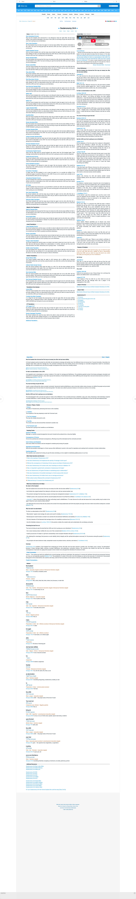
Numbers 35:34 (66, 531)
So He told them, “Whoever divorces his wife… (37, 369)
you (77, 60)
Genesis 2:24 (87, 496)
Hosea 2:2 (79, 230)
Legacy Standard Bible (31, 108)
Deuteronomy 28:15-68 (79, 533)
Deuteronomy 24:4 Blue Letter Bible (35, 766)
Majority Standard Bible (31, 209)
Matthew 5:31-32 (81, 165)
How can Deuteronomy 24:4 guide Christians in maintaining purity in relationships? (47, 470)
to (101, 57)
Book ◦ (103, 357)
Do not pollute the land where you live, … (36, 390)
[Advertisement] (68, 346)
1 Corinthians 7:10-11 (82, 193)
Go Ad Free (3, 893)
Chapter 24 (30, 21)
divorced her (92, 55)
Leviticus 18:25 (74, 531)
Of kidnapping (81, 302)
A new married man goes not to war (86, 298)
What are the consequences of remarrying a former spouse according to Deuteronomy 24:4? (50, 463)
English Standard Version (32, 50)
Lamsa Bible (29, 289)
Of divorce (80, 297)
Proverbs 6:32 (78, 516)
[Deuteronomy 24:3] (2, 402)
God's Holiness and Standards (33, 442)
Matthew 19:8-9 (81, 220)
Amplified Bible (30, 115)
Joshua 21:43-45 (81, 152)
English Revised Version (32, 156)
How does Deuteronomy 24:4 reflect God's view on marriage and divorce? (45, 475)
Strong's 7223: (29, 598)
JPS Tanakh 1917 (30, 306)
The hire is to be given (83, 306)
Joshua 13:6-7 (80, 141)
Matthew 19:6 (83, 494)
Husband (97, 286)
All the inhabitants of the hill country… (35, 400)
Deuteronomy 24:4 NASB (32, 776)
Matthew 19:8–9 (37, 377)
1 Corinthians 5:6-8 (82, 540)
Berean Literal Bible (31, 65)
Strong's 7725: (29, 634)
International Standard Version (33, 178)
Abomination (80, 286)
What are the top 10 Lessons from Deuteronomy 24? (41, 480)
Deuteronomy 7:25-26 (66, 514)
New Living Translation (31, 43)
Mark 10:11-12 (80, 83)
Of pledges (80, 300)
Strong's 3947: (29, 625)
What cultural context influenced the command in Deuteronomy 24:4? (44, 478)
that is (91, 57)
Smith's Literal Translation (32, 248)
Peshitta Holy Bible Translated (33, 296)
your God (103, 58)
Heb (76, 31)
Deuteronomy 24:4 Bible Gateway (34, 768)
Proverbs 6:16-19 (81, 106)
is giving (108, 58)
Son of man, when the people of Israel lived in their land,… (40, 391)
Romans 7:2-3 (80, 181)
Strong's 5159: (29, 761)
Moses (29, 407)
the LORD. (105, 57)
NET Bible (28, 185)
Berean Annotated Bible (32, 122)
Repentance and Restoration (33, 446)
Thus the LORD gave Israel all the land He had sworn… (39, 402)
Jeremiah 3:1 (80, 74)
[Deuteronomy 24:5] (134, 402)
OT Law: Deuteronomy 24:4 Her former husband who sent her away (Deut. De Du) (46, 789)
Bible (20, 21)
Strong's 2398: (29, 715)
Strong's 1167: (29, 571)
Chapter (108, 357)
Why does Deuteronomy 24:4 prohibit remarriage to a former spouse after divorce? (47, 473)
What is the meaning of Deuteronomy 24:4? (37, 458)
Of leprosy (80, 303)
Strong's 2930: (29, 652)
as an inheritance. (83, 60)
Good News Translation (31, 171)
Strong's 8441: (29, 679)
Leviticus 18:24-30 (81, 93)
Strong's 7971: (29, 589)
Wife (108, 286)
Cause (89, 286)
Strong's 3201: (29, 607)
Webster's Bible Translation (33, 199)
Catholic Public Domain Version (34, 265)
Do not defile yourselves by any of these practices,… (38, 379)
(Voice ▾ (85, 34)
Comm (72, 31)
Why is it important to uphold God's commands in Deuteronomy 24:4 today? (45, 468)
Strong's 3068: (29, 697)
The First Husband (31, 416)
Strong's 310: (29, 643)
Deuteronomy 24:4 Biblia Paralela (34, 782)
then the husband (81, 55)
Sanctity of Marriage (31, 432)
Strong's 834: (29, 580)
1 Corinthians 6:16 (78, 496)
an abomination (97, 57)
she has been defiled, (82, 57)
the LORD (98, 58)
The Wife (29, 421)
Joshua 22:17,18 (81, 277)
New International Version (32, 36)
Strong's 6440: (29, 688)
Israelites (29, 411)
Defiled (92, 286)
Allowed (85, 286)
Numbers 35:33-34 (81, 118)
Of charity (80, 309)
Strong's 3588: (29, 661)
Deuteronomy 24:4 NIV (31, 772)
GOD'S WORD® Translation (32, 163)
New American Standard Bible (33, 86)
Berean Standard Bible (31, 57)
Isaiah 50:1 (79, 237)
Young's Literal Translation (32, 240)
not (100, 55)
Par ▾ (35, 34)
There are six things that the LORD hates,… (36, 381)
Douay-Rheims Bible (31, 258)
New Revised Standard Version (33, 279)
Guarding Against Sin (31, 451)
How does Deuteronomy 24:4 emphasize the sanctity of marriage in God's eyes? (47, 460)
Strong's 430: (29, 742)
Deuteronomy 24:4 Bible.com (33, 769)
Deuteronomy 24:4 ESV (31, 775)
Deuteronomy (24, 21)
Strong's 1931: (29, 670)
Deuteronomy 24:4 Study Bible (33, 781)
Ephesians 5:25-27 (74, 519)
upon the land (89, 58)
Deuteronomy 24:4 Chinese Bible (34, 784)
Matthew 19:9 (86, 516)
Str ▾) (38, 34)
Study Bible (29, 357)
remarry (103, 55)
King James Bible (30, 72)
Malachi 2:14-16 (81, 202)
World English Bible (31, 216)
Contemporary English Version (33, 151)
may (98, 55)
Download (107, 65)
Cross (64, 31)
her (106, 55)
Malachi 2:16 (29, 505)
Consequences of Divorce (32, 437)
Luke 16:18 (79, 174)
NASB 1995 (29, 93)
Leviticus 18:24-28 (81, 271)
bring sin (84, 58)
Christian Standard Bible (32, 129)
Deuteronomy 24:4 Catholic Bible (34, 787)
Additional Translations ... (32, 320)
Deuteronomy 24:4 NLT (31, 773)
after (109, 55)
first (96, 55)
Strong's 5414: (29, 751)
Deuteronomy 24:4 (74, 488)
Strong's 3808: (29, 616)
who (87, 55)
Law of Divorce (80, 51)
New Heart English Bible (32, 192)
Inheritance (102, 286)
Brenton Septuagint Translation (33, 313)
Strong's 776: (29, 724)
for (89, 57)
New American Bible (31, 272)
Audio (60, 31)
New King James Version (32, 79)
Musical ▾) (89, 34)
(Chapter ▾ (32, 34)
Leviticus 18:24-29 (46, 522)
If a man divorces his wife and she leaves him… (37, 367)
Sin (106, 286)
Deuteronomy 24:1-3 (74, 494)
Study (68, 31)
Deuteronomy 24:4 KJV (31, 778)
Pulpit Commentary (31, 552)
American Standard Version (32, 143)
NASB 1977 (29, 100)
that (94, 58)
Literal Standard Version (32, 226)
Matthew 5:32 (48, 556)
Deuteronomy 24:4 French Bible (34, 785)
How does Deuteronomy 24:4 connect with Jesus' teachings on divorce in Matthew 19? (48, 465)
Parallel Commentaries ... (32, 560)
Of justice (80, 308)
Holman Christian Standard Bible (34, 136)
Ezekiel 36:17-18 (81, 128)
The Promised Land (32, 426)
